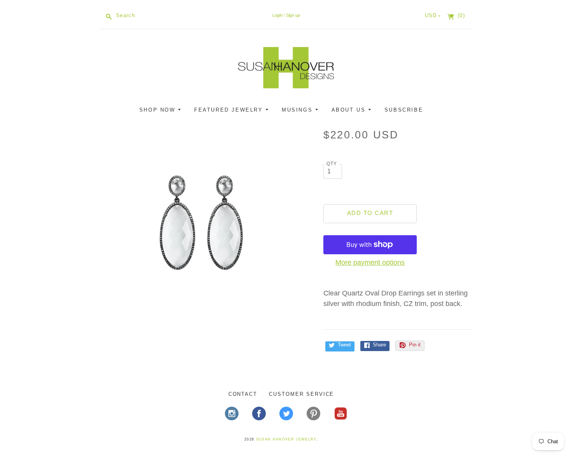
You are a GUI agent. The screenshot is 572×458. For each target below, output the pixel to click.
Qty (331, 163)
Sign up (293, 15)
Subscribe (403, 110)
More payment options (370, 262)
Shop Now (158, 110)
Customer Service (301, 394)
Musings (298, 110)
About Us (350, 110)
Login (277, 15)
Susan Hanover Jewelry (286, 439)
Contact (243, 394)
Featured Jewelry (229, 110)
